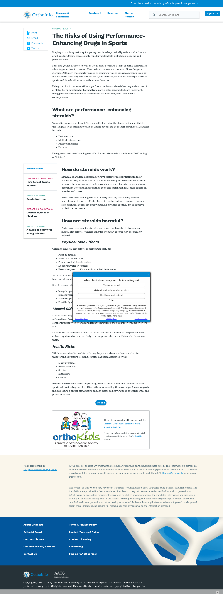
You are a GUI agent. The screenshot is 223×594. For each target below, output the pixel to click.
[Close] (148, 274)
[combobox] (212, 13)
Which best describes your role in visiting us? (111, 280)
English (210, 13)
